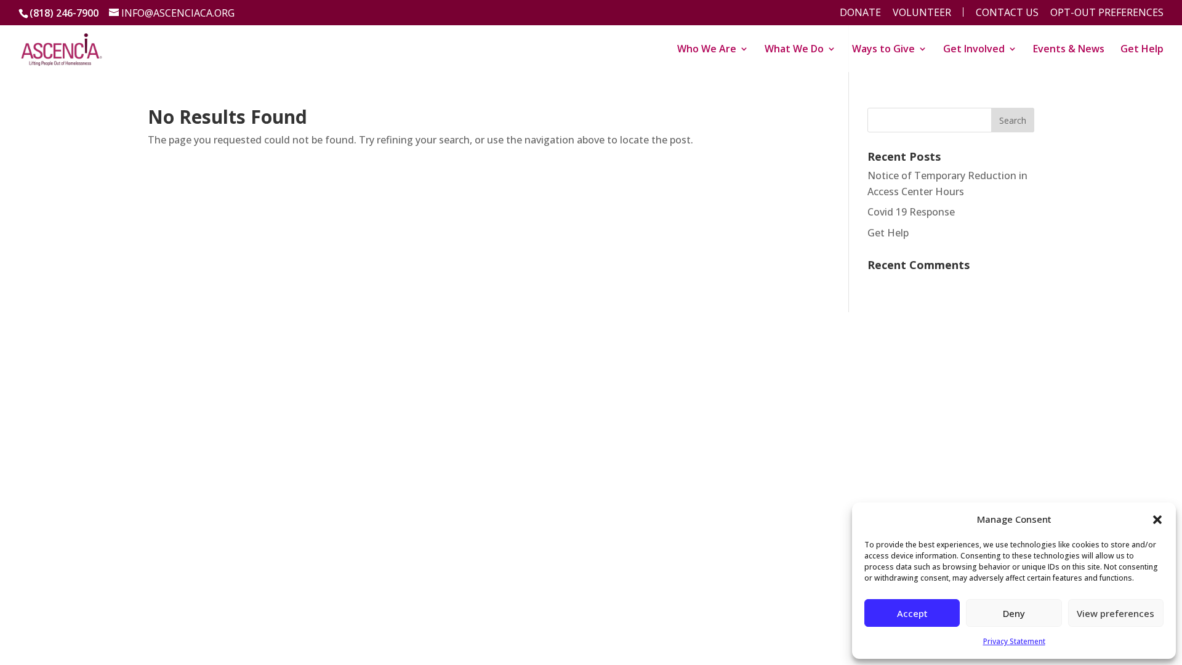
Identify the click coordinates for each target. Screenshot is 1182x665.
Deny (1014, 613)
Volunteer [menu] (922, 13)
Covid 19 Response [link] (911, 212)
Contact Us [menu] (1007, 13)
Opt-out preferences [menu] (1107, 13)
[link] (61, 47)
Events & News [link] (1068, 49)
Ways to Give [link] (883, 49)
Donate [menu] (860, 13)
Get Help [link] (1142, 49)
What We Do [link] (794, 49)
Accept (912, 613)
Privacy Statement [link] (1014, 641)
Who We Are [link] (706, 49)
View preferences (1115, 613)
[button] (1157, 520)
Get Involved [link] (974, 49)
